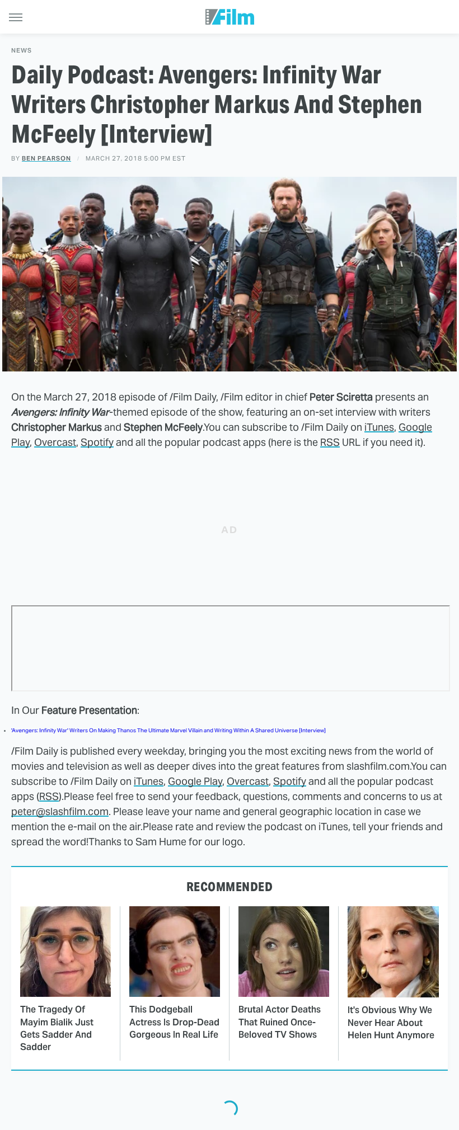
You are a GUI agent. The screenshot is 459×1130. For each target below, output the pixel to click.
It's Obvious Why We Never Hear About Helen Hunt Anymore (391, 1022)
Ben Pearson (46, 158)
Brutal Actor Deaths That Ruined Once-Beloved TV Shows (279, 1022)
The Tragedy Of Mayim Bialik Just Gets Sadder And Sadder (56, 1028)
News (21, 50)
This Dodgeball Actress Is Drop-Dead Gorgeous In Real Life (174, 1022)
